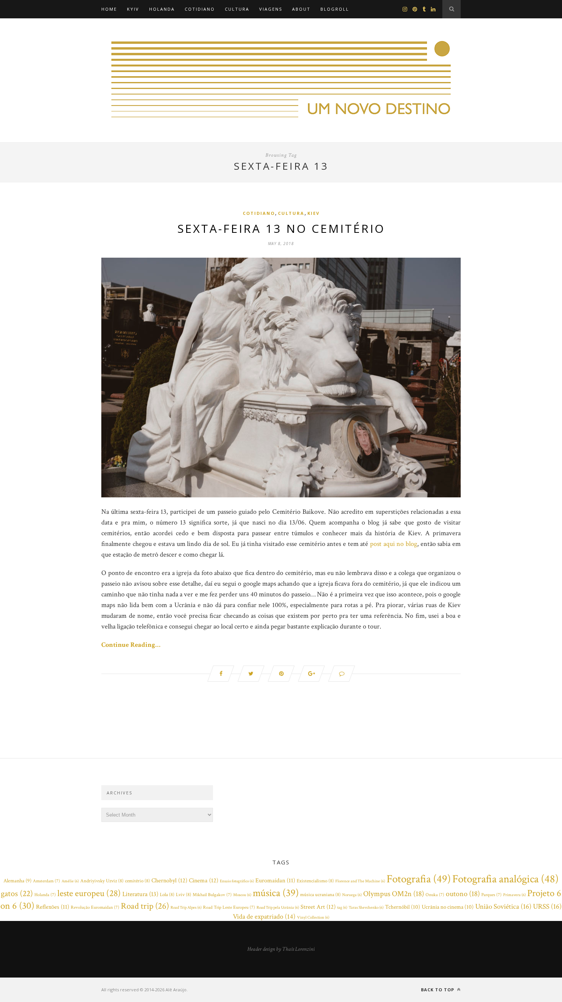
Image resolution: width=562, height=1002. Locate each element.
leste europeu (89, 893)
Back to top (438, 989)
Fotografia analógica (505, 879)
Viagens (270, 9)
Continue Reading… (131, 644)
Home (109, 9)
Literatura (140, 894)
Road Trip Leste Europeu (229, 907)
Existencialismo (315, 881)
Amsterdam (46, 881)
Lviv (183, 895)
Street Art (318, 907)
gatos (17, 893)
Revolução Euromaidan (95, 907)
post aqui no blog (393, 543)
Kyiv (133, 9)
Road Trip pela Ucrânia (278, 907)
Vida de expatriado (264, 916)
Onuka (435, 895)
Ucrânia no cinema (448, 907)
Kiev (313, 213)
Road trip (145, 906)
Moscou (242, 895)
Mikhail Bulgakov (212, 895)
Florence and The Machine (360, 881)
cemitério (137, 881)
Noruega (352, 895)
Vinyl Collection (313, 917)
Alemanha (17, 880)
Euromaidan (275, 881)
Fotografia (419, 879)
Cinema (203, 880)
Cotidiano (200, 9)
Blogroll (334, 9)
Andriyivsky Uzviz (101, 881)
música (276, 893)
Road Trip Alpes (186, 907)
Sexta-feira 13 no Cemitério (281, 228)
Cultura (237, 9)
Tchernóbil (402, 907)
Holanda (162, 9)
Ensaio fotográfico (237, 881)
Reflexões (52, 907)
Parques (491, 895)
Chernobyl (169, 880)
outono (463, 894)
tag (342, 907)
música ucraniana (320, 895)
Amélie (70, 881)
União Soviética (503, 906)
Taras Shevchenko (366, 907)
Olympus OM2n (393, 894)
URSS (547, 906)
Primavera (514, 895)
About (301, 9)
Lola (167, 895)
